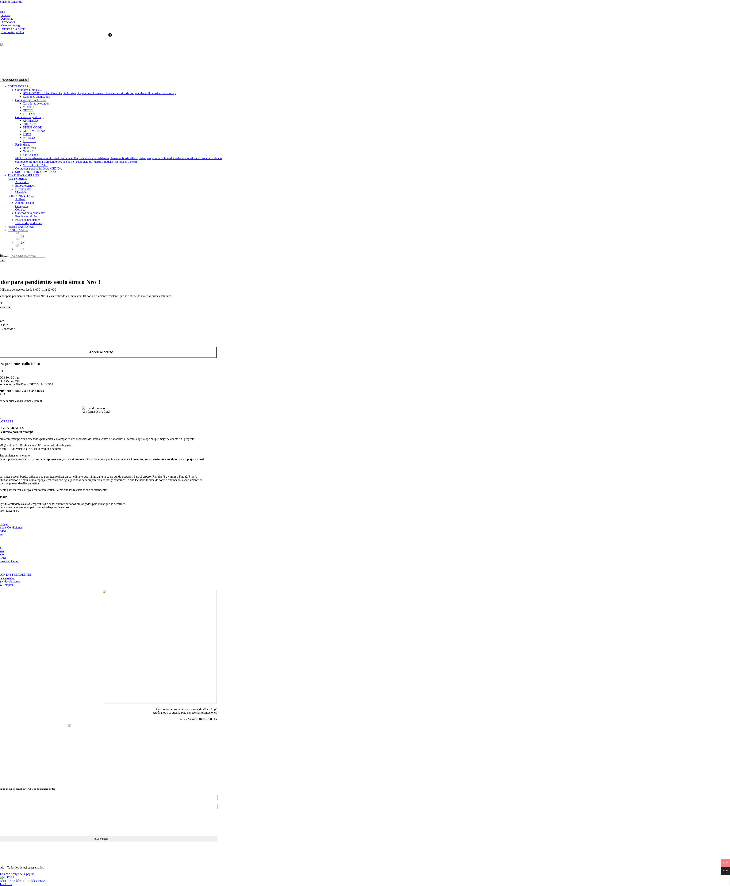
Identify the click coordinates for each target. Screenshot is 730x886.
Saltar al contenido (11, 1)
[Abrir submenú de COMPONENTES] (32, 196)
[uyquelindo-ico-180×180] (17, 76)
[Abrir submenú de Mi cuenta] (6, 12)
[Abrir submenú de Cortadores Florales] (40, 90)
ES (12, 877)
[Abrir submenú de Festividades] (31, 145)
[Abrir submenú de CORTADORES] (29, 87)
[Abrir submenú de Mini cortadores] (138, 162)
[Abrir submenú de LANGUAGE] (26, 231)
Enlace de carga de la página (17, 874)
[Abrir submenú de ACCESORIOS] (28, 179)
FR (29, 880)
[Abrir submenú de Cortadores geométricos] (45, 101)
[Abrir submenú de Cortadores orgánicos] (42, 118)
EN (13, 880)
